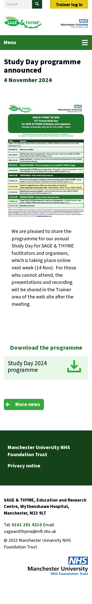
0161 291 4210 (27, 525)
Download (74, 366)
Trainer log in (69, 5)
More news (27, 404)
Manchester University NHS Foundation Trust (39, 451)
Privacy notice (24, 465)
